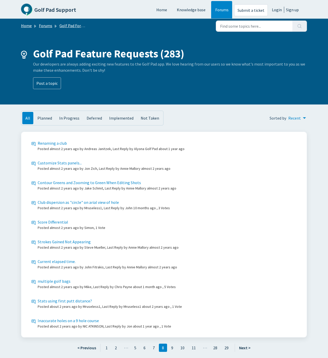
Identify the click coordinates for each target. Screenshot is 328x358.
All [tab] (27, 118)
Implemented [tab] (121, 118)
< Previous (86, 347)
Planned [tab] (44, 118)
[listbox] (297, 118)
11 (194, 347)
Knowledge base (191, 9)
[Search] (299, 26)
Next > (245, 347)
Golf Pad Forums (73, 25)
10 (182, 347)
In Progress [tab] (69, 118)
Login (277, 9)
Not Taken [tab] (150, 118)
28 (215, 347)
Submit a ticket (251, 10)
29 (226, 347)
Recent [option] (294, 118)
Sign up (292, 9)
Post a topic (47, 83)
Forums (222, 9)
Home (161, 9)
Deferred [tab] (94, 118)
